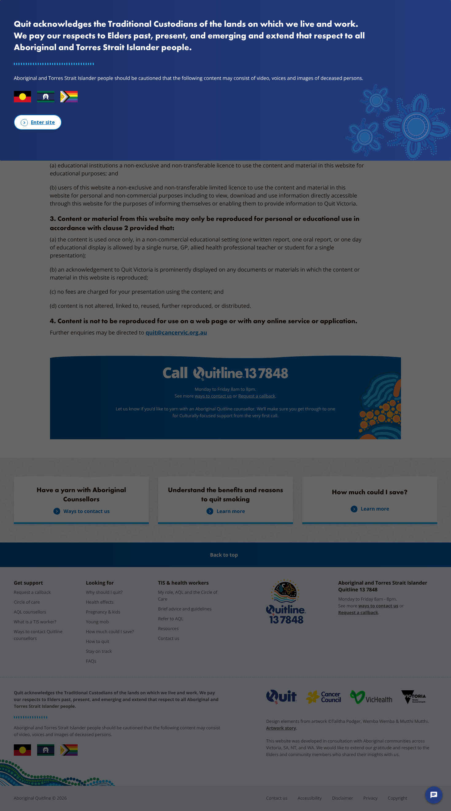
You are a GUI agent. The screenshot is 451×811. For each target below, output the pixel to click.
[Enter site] (38, 122)
